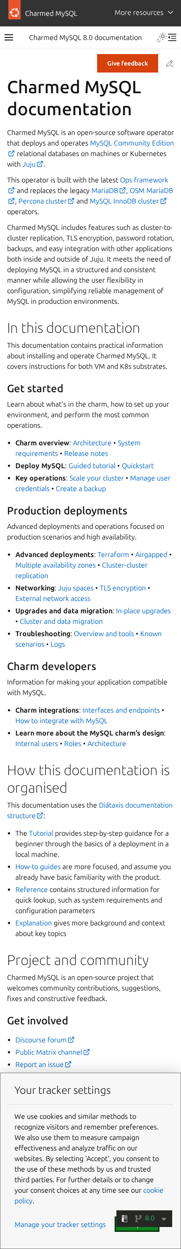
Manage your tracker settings (60, 1224)
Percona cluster (42, 201)
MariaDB (104, 190)
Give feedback (127, 63)
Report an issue (39, 1064)
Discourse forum (41, 1040)
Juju (29, 164)
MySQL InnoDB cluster (124, 201)
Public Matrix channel (48, 1052)
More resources (139, 12)
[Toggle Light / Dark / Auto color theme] (161, 37)
